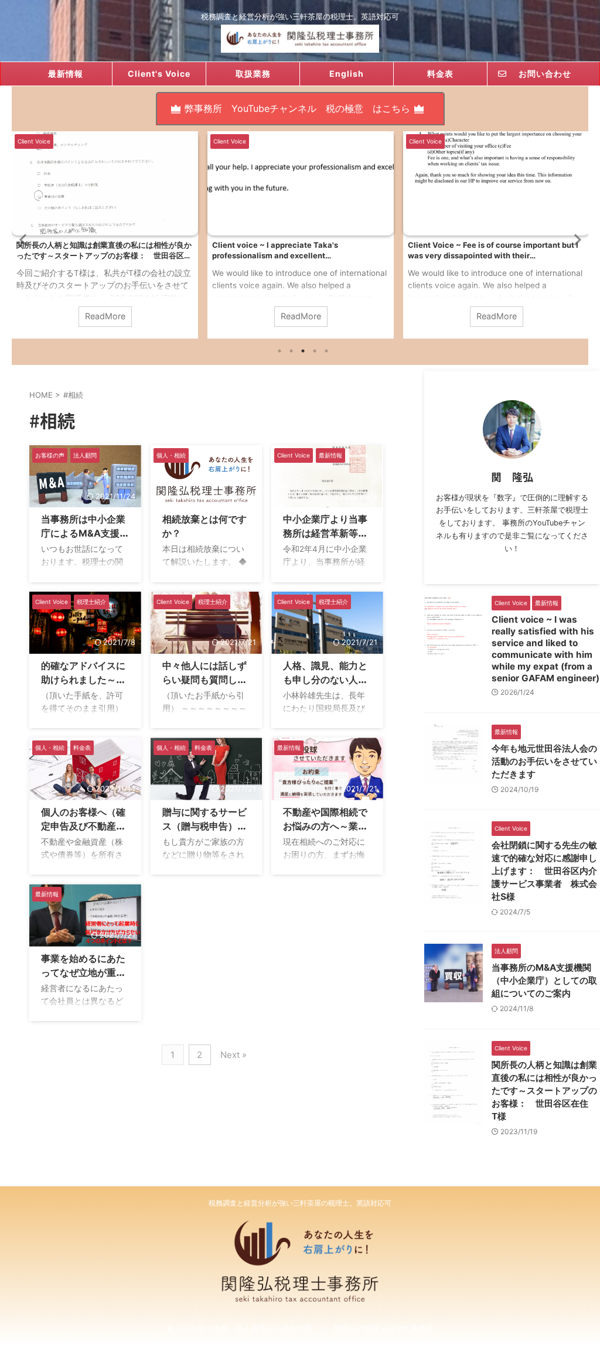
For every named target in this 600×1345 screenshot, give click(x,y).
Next (577, 239)
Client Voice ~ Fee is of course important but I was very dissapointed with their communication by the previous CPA (297, 250)
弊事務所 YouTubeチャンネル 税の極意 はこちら (297, 108)
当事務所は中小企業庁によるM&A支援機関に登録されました (85, 533)
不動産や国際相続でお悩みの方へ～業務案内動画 (325, 826)
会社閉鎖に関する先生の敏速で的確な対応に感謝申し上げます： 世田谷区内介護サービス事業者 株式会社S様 (544, 870)
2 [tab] (291, 351)
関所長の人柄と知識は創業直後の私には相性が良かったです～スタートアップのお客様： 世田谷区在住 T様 (544, 1090)
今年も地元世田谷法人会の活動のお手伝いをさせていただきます (544, 761)
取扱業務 (253, 73)
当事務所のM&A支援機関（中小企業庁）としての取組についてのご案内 (544, 980)
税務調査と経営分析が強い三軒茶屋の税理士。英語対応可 (300, 1203)
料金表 (440, 73)
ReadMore (105, 316)
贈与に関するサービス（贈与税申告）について (204, 826)
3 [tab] (303, 351)
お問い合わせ (540, 73)
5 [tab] (326, 351)
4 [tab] (315, 351)
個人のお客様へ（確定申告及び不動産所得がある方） (83, 826)
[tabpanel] (105, 234)
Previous (22, 239)
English (346, 73)
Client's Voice (159, 73)
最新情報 (65, 73)
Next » (233, 1054)
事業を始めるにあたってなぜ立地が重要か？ (83, 972)
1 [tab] (279, 351)
